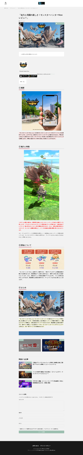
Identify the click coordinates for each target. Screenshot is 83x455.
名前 (20, 412)
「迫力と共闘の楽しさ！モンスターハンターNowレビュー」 (27, 8)
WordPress (52, 450)
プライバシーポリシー (45, 445)
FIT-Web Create (40, 450)
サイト (20, 423)
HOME (7, 8)
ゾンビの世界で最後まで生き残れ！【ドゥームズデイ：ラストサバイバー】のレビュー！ (48, 372)
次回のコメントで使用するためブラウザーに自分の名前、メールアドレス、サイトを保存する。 (39, 428)
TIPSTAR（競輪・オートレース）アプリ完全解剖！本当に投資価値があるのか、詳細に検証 (48, 381)
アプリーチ (52, 74)
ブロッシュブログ (45, 448)
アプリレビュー (12, 8)
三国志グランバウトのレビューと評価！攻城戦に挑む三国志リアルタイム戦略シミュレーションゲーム (48, 363)
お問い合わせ (35, 445)
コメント (21, 399)
